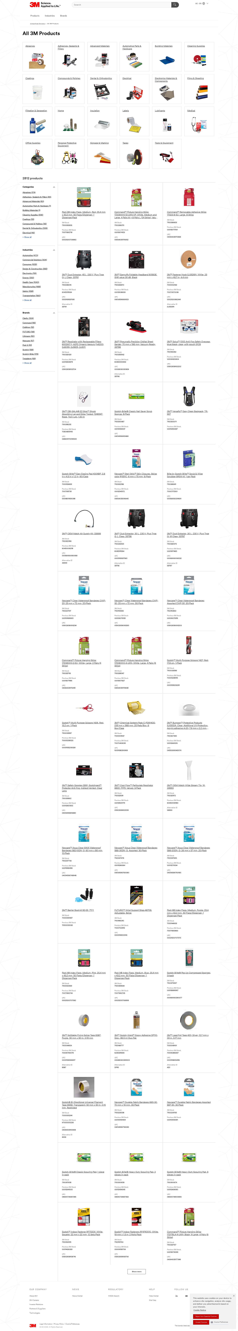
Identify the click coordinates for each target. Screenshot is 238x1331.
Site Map (152, 1300)
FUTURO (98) (29, 332)
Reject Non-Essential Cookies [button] (206, 1316)
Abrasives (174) (29, 193)
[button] (219, 1322)
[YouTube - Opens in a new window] (186, 1296)
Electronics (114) (29, 273)
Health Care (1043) (31, 282)
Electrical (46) (29, 233)
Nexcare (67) (28, 341)
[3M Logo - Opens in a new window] (45, 5)
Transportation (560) (31, 296)
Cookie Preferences (72, 1324)
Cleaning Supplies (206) (33, 215)
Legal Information (46, 1324)
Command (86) (29, 323)
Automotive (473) (30, 256)
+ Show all (27, 237)
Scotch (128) (28, 350)
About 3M (33, 1296)
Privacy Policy (59, 1324)
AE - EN (198, 4)
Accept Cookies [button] (201, 1322)
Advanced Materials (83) (33, 202)
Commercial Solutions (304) (35, 260)
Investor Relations (36, 1304)
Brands (63, 16)
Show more (136, 1272)
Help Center (154, 1296)
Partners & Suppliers (37, 1309)
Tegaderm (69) (29, 359)
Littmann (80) (28, 336)
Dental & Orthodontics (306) (35, 228)
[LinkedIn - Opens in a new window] (177, 1296)
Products (34, 16)
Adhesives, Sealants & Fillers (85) (37, 197)
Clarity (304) (28, 318)
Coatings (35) (28, 219)
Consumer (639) (30, 265)
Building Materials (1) (31, 210)
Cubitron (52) (28, 327)
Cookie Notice (200, 1310)
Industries (50, 16)
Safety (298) (28, 291)
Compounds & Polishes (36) (35, 224)
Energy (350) (28, 278)
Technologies (34, 1313)
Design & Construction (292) (35, 269)
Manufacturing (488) (32, 287)
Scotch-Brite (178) (30, 354)
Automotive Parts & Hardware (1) (37, 206)
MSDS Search (113, 1296)
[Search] (175, 5)
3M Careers (34, 1300)
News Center (77, 1296)
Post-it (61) (27, 345)
